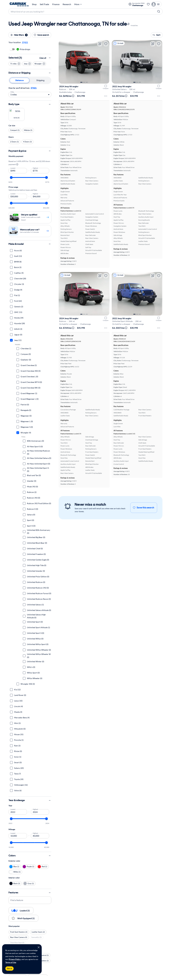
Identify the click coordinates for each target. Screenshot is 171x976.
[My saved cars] (148, 4)
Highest (35, 168)
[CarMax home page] (19, 4)
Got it (9, 968)
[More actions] (105, 96)
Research (67, 4)
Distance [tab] (19, 80)
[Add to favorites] (105, 43)
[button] (15, 64)
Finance (55, 4)
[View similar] (100, 43)
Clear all (42, 58)
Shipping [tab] (40, 80)
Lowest (12, 168)
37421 (34, 88)
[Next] (106, 62)
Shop (34, 4)
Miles (12, 92)
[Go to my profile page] (156, 4)
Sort (158, 35)
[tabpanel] (30, 91)
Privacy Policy (15, 959)
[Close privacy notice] (39, 947)
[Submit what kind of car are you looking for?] (158, 11)
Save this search (145, 507)
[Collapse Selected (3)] (49, 57)
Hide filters (20, 35)
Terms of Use (10, 962)
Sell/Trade (44, 4)
